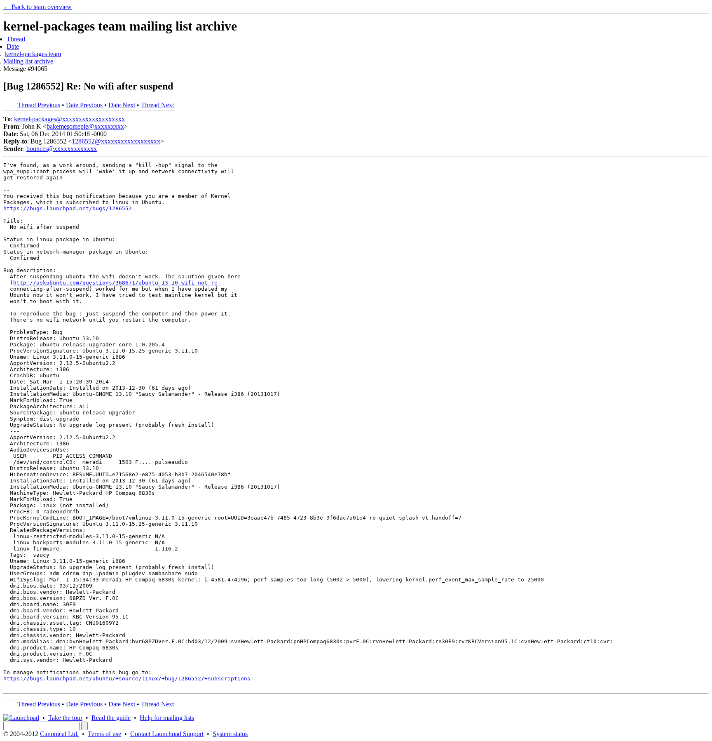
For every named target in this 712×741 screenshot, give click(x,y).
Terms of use (104, 733)
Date (13, 46)
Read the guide (111, 717)
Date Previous (84, 104)
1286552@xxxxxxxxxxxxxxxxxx (116, 141)
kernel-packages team (33, 53)
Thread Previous (38, 104)
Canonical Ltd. (59, 733)
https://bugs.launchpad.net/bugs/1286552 (67, 208)
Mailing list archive (28, 61)
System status (230, 733)
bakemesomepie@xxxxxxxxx (85, 126)
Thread (16, 38)
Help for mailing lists (167, 717)
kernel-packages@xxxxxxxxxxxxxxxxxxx (69, 118)
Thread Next (157, 104)
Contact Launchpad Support (167, 733)
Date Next (121, 104)
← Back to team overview (37, 6)
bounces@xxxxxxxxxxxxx (61, 148)
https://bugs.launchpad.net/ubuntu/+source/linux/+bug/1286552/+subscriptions (127, 678)
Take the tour (65, 717)
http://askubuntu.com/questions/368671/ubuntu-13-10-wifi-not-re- (117, 283)
